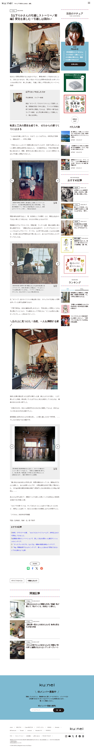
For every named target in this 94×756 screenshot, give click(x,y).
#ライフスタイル (17, 580)
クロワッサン (40, 727)
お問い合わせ (36, 736)
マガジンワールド (19, 736)
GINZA (49, 727)
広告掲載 (28, 736)
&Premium (13, 730)
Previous (12, 181)
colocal (29, 730)
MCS (11, 736)
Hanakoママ (38, 730)
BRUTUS (18, 727)
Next (58, 181)
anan (11, 727)
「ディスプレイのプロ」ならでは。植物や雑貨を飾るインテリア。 (34, 544)
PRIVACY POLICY (47, 736)
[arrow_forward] (66, 736)
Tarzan (22, 730)
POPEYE (48, 730)
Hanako (57, 727)
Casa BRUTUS (29, 727)
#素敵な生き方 (32, 580)
